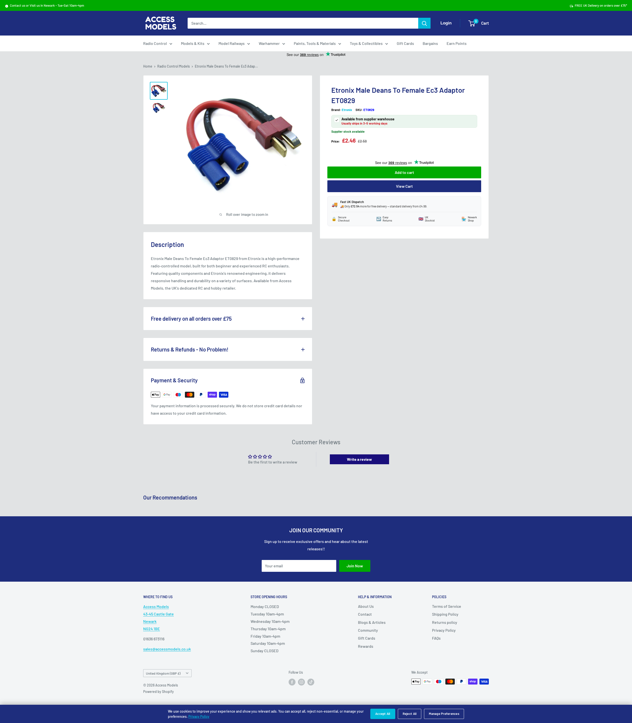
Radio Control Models (173, 66)
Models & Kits (192, 43)
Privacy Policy (198, 716)
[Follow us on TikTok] (310, 682)
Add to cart (404, 172)
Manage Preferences (444, 714)
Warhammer (269, 43)
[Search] (424, 23)
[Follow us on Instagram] (301, 682)
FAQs (436, 638)
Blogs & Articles (372, 622)
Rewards (365, 646)
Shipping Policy (445, 614)
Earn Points (457, 43)
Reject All (410, 714)
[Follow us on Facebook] (292, 682)
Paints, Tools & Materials (315, 43)
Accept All (382, 714)
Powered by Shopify (158, 691)
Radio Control (155, 43)
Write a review (359, 459)
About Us (366, 606)
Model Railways (231, 43)
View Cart (404, 186)
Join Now (355, 565)
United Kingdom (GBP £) (163, 673)
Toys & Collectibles (366, 43)
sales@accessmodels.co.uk (167, 649)
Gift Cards (405, 43)
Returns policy (444, 622)
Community (368, 630)
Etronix (347, 110)
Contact (365, 614)
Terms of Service (446, 606)
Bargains (430, 43)
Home (147, 66)
